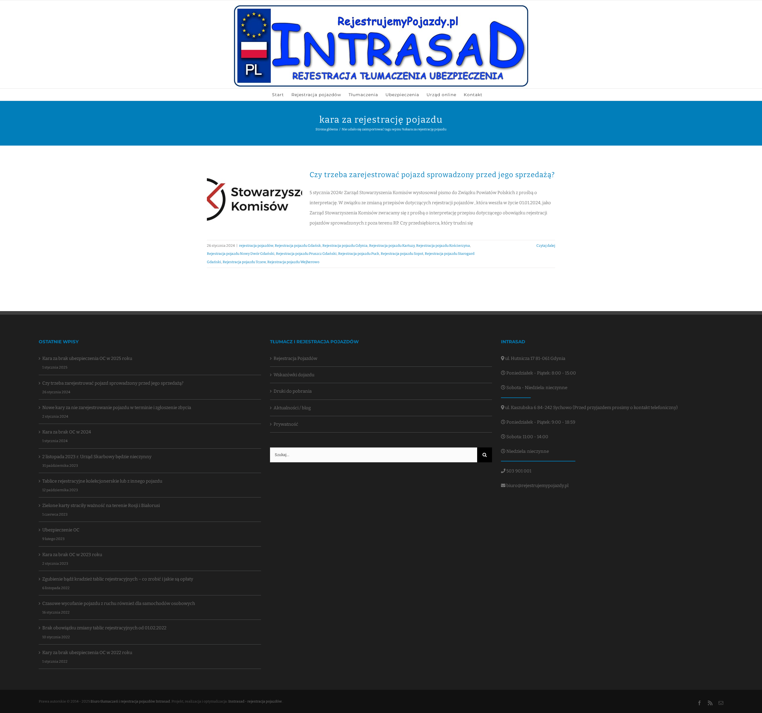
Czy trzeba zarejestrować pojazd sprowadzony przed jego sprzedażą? (432, 175)
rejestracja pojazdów (256, 246)
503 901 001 (518, 471)
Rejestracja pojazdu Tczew (244, 262)
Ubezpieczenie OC (60, 530)
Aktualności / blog (292, 408)
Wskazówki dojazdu (294, 374)
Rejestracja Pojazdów (295, 358)
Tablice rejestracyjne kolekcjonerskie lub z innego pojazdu (102, 481)
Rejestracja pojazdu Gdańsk (298, 246)
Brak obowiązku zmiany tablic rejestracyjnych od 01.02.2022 (104, 628)
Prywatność (286, 424)
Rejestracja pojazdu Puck (358, 254)
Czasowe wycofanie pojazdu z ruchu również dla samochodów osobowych (118, 603)
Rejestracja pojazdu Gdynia (345, 246)
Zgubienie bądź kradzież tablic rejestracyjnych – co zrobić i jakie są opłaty (117, 579)
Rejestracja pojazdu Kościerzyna (443, 246)
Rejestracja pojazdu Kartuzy (392, 246)
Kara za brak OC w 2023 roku (72, 554)
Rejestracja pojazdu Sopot (402, 254)
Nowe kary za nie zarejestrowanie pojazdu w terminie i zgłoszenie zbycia (116, 407)
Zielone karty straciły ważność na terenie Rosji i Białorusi (101, 505)
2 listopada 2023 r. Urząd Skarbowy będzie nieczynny (97, 456)
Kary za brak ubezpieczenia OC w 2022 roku (87, 652)
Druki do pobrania (293, 391)
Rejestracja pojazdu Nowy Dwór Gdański (240, 254)
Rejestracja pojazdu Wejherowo (293, 262)
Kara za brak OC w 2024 (66, 432)
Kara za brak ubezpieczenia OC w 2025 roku (87, 358)
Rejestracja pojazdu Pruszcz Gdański (306, 254)
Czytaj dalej (545, 246)
